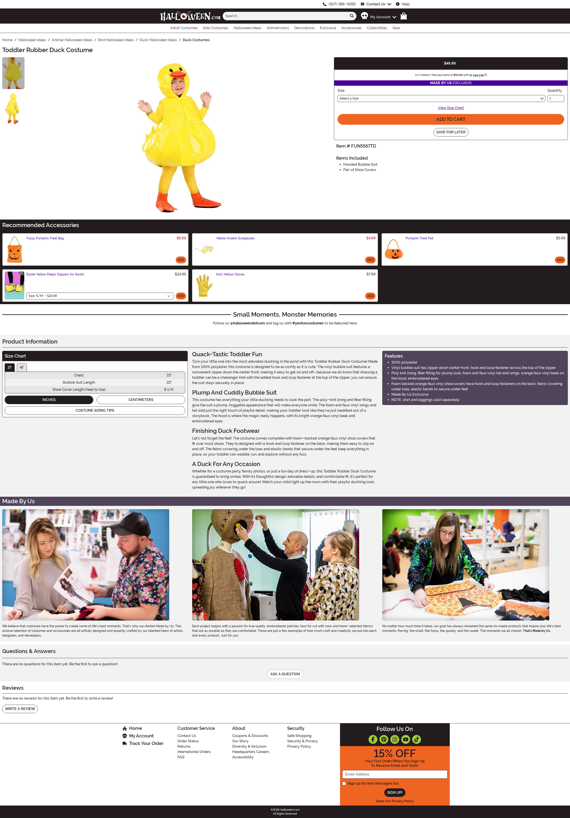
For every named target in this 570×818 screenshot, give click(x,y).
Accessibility (243, 757)
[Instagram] (394, 739)
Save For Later (451, 132)
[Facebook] (372, 739)
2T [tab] (10, 367)
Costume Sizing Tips (95, 410)
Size (341, 90)
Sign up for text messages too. (373, 783)
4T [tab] (22, 367)
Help (406, 4)
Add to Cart (450, 119)
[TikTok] (416, 739)
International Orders (194, 752)
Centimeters (140, 400)
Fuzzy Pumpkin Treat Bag (45, 238)
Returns (184, 746)
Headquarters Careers (250, 752)
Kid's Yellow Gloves (230, 274)
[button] (378, 16)
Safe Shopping (299, 736)
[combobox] (285, 16)
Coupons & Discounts (250, 736)
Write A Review (20, 709)
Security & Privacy (302, 741)
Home (135, 728)
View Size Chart (451, 108)
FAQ (180, 757)
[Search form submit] (351, 16)
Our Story (240, 741)
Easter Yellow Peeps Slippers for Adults (55, 274)
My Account (141, 736)
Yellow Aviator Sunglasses (235, 238)
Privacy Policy (299, 746)
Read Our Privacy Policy (395, 801)
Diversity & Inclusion (249, 746)
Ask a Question (285, 674)
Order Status (188, 741)
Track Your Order (146, 743)
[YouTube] (405, 739)
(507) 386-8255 (342, 4)
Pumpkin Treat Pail (419, 238)
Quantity (555, 90)
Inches (49, 400)
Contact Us (375, 4)
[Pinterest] (383, 739)
